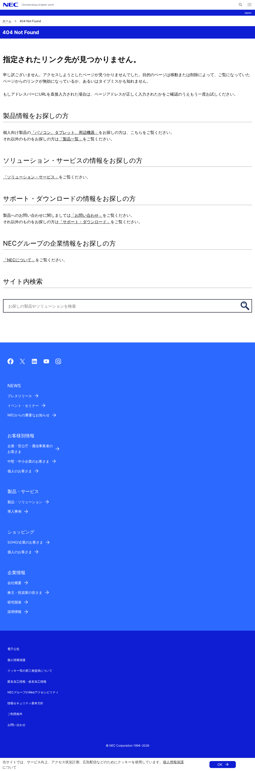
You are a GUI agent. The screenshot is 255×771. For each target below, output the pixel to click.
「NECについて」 (19, 259)
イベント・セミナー (23, 405)
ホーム (6, 21)
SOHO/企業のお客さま (25, 542)
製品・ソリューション (24, 502)
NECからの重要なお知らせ (28, 415)
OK (219, 764)
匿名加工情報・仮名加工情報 (26, 681)
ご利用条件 (14, 714)
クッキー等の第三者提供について (29, 670)
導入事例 (14, 511)
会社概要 (14, 583)
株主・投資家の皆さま (24, 592)
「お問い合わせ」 (87, 215)
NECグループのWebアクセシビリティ (33, 692)
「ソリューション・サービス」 (31, 176)
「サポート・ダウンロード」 (85, 221)
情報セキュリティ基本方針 (25, 703)
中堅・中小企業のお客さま (28, 461)
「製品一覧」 (71, 138)
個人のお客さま (19, 471)
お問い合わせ (16, 725)
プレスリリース (19, 396)
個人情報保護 (173, 762)
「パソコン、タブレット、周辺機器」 (65, 132)
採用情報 (14, 611)
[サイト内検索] (240, 4)
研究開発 (14, 602)
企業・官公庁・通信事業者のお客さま (30, 449)
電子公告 (13, 649)
